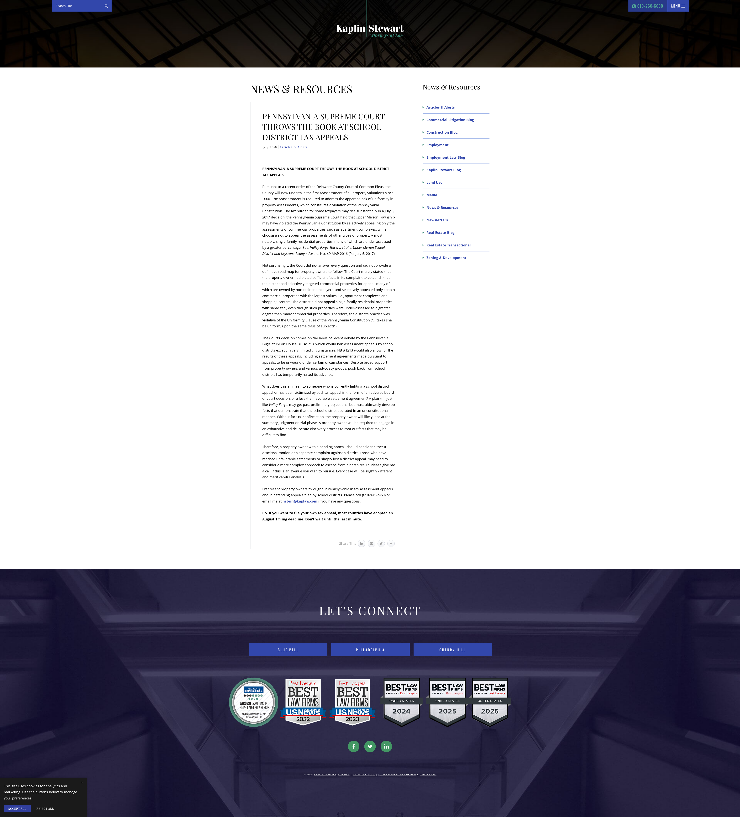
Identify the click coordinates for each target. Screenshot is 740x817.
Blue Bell (288, 650)
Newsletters (437, 220)
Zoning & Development (446, 257)
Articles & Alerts (294, 147)
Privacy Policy (364, 774)
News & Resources (442, 207)
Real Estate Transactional (448, 245)
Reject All (45, 808)
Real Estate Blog (440, 232)
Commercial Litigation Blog (450, 119)
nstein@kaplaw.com (300, 501)
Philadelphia (370, 650)
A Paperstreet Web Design (397, 774)
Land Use (434, 182)
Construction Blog (441, 132)
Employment (437, 144)
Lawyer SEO (428, 774)
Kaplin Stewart (325, 774)
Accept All (17, 808)
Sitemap (344, 774)
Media (431, 195)
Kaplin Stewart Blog (443, 170)
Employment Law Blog (445, 157)
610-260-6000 (649, 6)
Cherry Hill (452, 650)
